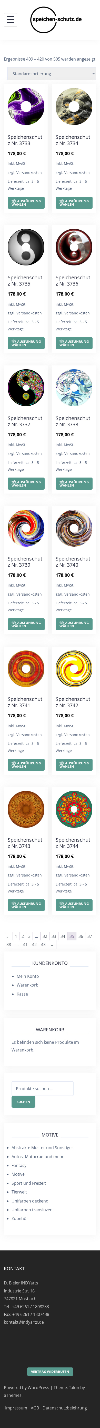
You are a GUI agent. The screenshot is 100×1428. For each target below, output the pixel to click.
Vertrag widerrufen (50, 1371)
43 (43, 944)
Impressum (16, 1408)
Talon (74, 1387)
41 (25, 944)
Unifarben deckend (30, 1201)
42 (34, 944)
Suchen (23, 1101)
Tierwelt (19, 1192)
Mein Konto (28, 976)
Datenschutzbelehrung (65, 1408)
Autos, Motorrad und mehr (38, 1156)
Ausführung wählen (26, 203)
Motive (18, 1174)
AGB (35, 1408)
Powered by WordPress (26, 1387)
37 (89, 936)
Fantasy (19, 1165)
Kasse (22, 994)
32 (45, 936)
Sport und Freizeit (29, 1183)
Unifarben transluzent (33, 1210)
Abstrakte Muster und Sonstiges (43, 1147)
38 (8, 944)
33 (54, 936)
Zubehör (20, 1218)
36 (80, 936)
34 (63, 936)
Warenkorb (27, 985)
